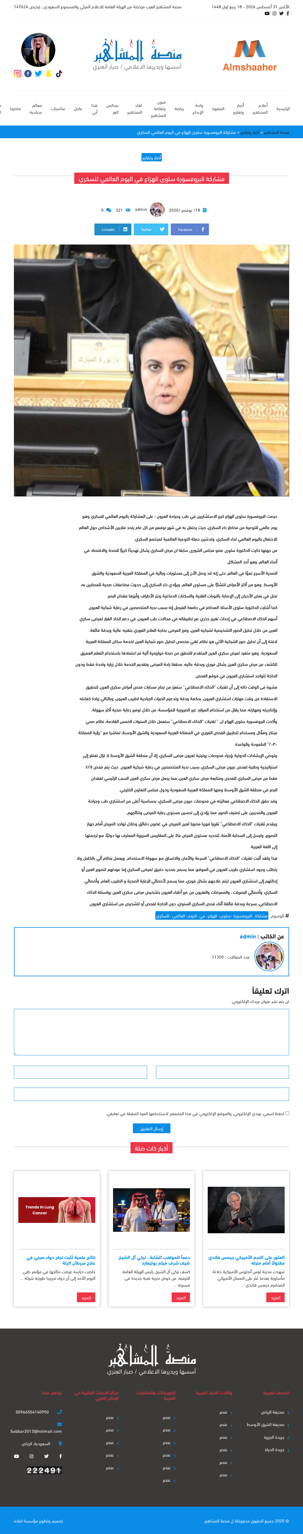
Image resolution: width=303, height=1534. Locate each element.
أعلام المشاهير (260, 108)
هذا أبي (94, 108)
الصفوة (218, 108)
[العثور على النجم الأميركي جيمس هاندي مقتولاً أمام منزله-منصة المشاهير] (246, 1210)
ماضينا (15, 108)
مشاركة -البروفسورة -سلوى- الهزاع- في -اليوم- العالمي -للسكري (211, 915)
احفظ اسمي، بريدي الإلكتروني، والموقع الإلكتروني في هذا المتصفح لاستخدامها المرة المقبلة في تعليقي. (195, 1113)
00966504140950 (33, 1411)
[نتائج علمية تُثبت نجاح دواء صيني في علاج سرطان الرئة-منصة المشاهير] (56, 1210)
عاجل (78, 108)
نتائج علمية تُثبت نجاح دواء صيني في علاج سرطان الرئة (60, 1259)
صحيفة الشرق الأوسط (265, 1424)
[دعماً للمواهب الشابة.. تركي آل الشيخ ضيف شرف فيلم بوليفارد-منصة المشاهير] (151, 1210)
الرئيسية (283, 108)
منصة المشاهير (217, 1520)
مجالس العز (112, 108)
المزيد (275, 1297)
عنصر (224, 1411)
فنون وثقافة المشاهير (158, 108)
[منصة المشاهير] (137, 54)
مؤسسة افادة (26, 1520)
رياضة (179, 108)
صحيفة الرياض (272, 1411)
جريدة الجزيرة (274, 1436)
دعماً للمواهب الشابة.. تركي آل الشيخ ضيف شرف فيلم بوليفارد (154, 1259)
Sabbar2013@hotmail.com (36, 1430)
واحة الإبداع (198, 108)
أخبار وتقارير (238, 108)
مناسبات (58, 108)
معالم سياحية (36, 108)
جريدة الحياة (274, 1449)
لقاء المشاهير (134, 108)
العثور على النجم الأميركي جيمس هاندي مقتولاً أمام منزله (246, 1259)
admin (141, 208)
